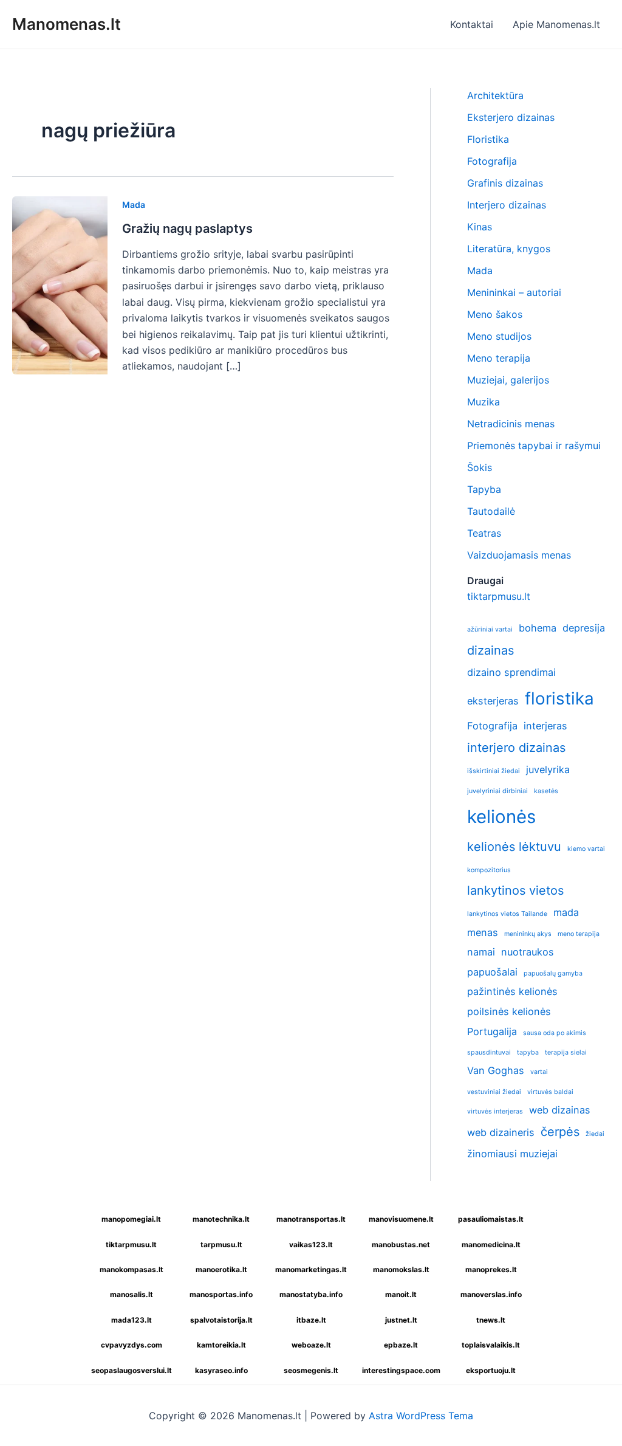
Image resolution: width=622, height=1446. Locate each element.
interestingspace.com (401, 1370)
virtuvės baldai (550, 1092)
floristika (559, 698)
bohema (537, 628)
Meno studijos (499, 336)
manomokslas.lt (401, 1269)
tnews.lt (490, 1319)
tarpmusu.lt (221, 1244)
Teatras (484, 533)
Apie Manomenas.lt (556, 24)
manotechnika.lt (221, 1219)
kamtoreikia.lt (221, 1344)
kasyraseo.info (221, 1370)
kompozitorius (489, 870)
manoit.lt (401, 1294)
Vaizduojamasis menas (519, 555)
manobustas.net (401, 1244)
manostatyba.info (311, 1294)
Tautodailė (491, 511)
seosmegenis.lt (311, 1370)
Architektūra (495, 95)
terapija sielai (566, 1052)
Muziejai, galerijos (508, 380)
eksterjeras (493, 701)
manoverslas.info (491, 1294)
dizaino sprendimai (511, 672)
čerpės (560, 1131)
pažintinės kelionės (512, 991)
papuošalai (492, 972)
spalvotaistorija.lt (221, 1319)
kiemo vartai (586, 849)
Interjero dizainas (506, 205)
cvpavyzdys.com (131, 1344)
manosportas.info (221, 1294)
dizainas (490, 650)
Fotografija (492, 161)
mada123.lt (131, 1319)
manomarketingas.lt (311, 1269)
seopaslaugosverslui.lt (131, 1370)
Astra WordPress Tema (421, 1416)
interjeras (545, 726)
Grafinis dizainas (505, 183)
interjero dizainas (516, 747)
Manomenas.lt (66, 24)
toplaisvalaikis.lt (491, 1344)
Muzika (483, 402)
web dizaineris (501, 1132)
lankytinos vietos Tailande (507, 914)
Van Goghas (495, 1070)
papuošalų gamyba (553, 973)
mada (566, 912)
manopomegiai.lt (131, 1219)
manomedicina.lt (491, 1244)
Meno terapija (498, 358)
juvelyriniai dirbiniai (497, 791)
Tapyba (484, 489)
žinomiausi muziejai (512, 1154)
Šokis (479, 467)
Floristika (488, 139)
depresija (583, 628)
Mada (133, 204)
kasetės (546, 791)
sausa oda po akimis (554, 1033)
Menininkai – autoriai (514, 292)
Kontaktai (471, 24)
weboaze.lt (311, 1344)
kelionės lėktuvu (514, 846)
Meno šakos (494, 314)
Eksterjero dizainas (511, 117)
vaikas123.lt (311, 1244)
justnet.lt (401, 1319)
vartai (539, 1072)
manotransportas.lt (311, 1219)
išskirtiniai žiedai (493, 771)
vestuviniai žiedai (494, 1092)
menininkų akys (528, 934)
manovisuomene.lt (401, 1219)
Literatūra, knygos (508, 249)
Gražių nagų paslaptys (187, 228)
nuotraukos (527, 952)
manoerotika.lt (221, 1269)
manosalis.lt (131, 1294)
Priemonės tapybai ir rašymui (534, 445)
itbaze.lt (311, 1319)
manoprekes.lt (491, 1269)
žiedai (595, 1134)
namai (481, 952)
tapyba (528, 1052)
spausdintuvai (489, 1052)
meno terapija (579, 934)
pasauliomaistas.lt (491, 1219)
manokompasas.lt (131, 1269)
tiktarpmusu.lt (498, 596)
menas (482, 932)
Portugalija (492, 1031)
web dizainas (559, 1110)
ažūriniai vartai (490, 629)
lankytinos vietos (515, 890)
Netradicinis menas (511, 424)
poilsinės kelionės (509, 1011)
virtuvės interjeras (495, 1111)
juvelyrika (548, 769)
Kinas (479, 227)
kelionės (501, 816)
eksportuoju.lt (491, 1370)
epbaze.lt (401, 1344)
